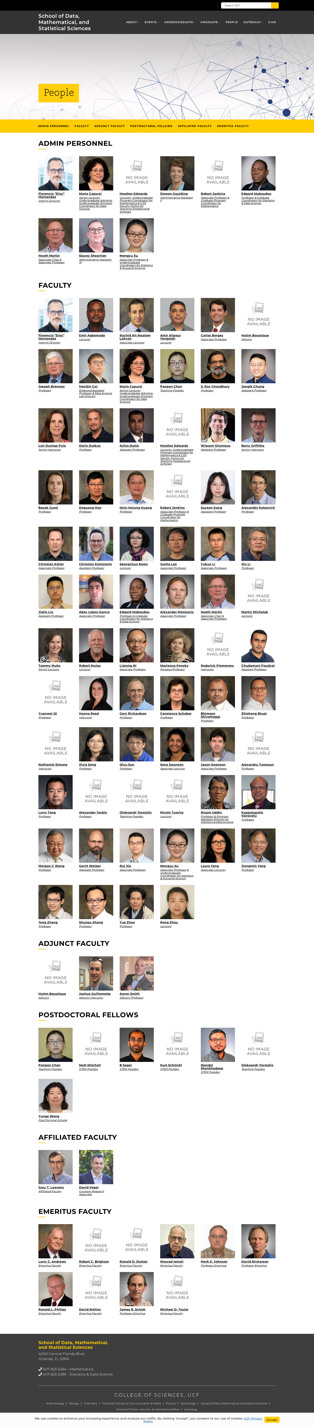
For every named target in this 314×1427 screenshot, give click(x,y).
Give (272, 22)
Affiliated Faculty (195, 126)
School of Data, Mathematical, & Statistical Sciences (234, 1403)
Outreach (252, 22)
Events (151, 22)
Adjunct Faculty (109, 126)
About (131, 22)
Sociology (191, 1409)
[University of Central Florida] (69, 5)
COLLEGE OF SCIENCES (149, 1395)
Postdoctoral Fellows (151, 126)
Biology (74, 1403)
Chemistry (90, 1403)
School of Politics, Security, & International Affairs (148, 1409)
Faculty (82, 126)
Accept (272, 1419)
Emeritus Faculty (233, 126)
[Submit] (275, 5)
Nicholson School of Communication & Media (131, 1403)
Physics (171, 1403)
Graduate (209, 22)
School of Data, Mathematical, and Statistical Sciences (64, 22)
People (232, 22)
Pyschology (188, 1403)
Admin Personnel (53, 126)
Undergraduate (178, 22)
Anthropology (55, 1403)
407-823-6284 (54, 1369)
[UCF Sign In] (201, 5)
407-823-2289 (54, 1374)
